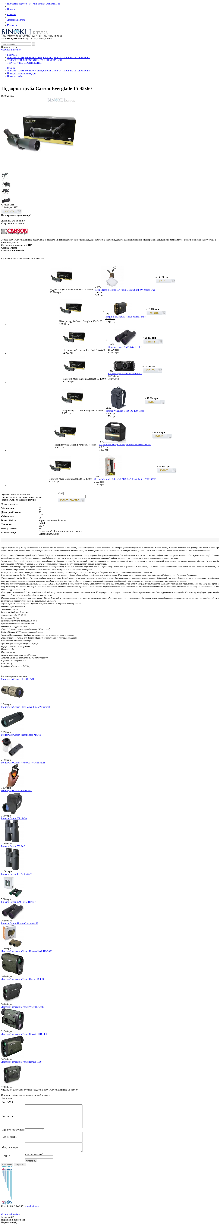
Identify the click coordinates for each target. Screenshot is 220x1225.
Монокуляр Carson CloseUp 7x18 (17, 679)
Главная (11, 68)
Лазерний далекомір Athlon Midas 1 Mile (125, 316)
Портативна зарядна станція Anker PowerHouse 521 (125, 444)
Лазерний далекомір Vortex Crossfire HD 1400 (24, 1034)
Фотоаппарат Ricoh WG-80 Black (125, 373)
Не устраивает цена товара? (16, 215)
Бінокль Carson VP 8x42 (13, 846)
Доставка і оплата (16, 20)
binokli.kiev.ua (32, 1206)
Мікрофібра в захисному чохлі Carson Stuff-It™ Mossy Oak (125, 290)
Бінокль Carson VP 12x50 (14, 818)
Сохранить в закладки (12, 223)
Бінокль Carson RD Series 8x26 (16, 874)
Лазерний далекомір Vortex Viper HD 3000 (22, 1007)
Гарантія (11, 14)
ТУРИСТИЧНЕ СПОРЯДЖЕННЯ (24, 63)
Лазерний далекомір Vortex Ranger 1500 (21, 1062)
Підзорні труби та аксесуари (21, 73)
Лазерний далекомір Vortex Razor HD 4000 (22, 979)
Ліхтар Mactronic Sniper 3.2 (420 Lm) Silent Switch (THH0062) (125, 479)
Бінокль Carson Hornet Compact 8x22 (19, 923)
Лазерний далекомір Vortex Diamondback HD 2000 (26, 951)
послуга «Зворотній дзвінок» (26, 38)
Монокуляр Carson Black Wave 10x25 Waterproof (25, 707)
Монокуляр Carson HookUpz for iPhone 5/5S (23, 762)
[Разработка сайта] (6, 1204)
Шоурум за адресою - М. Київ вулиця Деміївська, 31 (33, 3)
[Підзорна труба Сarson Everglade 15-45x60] (38, 171)
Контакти (12, 25)
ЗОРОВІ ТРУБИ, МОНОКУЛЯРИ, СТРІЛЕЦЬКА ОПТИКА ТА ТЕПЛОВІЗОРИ (48, 57)
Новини (11, 9)
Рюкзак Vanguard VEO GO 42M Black (125, 411)
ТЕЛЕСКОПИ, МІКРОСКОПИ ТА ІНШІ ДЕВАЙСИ (34, 60)
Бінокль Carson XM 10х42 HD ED (125, 347)
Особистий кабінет (11, 49)
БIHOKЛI (12, 54)
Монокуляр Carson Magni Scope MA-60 (21, 735)
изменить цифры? (34, 1154)
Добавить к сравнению (13, 220)
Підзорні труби (15, 76)
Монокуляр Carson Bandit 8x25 (16, 790)
